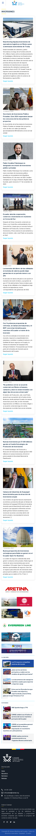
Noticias (4, 778)
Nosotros (4, 773)
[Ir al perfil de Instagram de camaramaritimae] (7, 822)
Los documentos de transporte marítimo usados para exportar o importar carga (22, 682)
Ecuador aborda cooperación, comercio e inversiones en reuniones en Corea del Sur (17, 216)
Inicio (3, 771)
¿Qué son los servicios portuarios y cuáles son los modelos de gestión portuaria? (22, 672)
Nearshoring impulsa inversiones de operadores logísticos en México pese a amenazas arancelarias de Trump (17, 44)
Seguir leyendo (8, 81)
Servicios (4, 776)
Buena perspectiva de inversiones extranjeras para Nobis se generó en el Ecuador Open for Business (18, 553)
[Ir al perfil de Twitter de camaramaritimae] (10, 822)
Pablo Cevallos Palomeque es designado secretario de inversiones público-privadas (17, 165)
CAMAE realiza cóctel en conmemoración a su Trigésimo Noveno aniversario (22, 738)
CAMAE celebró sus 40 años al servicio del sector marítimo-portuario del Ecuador (22, 717)
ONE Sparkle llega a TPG (20, 707)
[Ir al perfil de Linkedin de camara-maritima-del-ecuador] (14, 822)
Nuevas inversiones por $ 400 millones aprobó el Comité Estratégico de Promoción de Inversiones (17, 444)
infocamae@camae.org (11, 793)
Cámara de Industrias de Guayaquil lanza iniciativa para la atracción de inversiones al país (16, 494)
